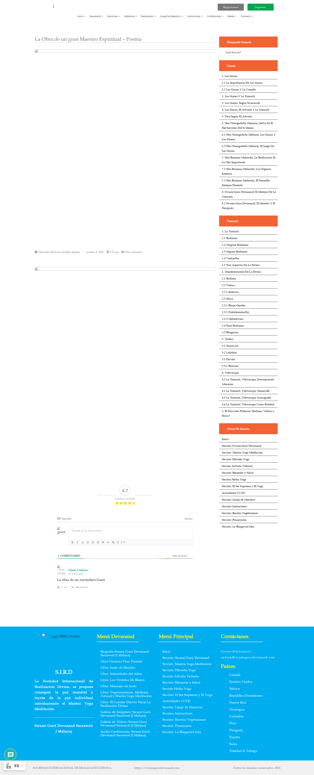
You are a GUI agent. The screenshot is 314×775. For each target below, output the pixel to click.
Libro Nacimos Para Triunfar (121, 661)
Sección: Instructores (234, 506)
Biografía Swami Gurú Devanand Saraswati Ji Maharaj (124, 653)
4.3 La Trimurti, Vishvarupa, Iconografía (246, 397)
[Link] (113, 542)
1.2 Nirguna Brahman (235, 244)
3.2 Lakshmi (229, 352)
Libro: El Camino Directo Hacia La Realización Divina (125, 704)
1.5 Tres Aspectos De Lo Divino (241, 265)
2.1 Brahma (229, 278)
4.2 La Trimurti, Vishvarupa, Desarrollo (246, 391)
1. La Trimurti (230, 231)
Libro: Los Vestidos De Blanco (122, 680)
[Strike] (87, 542)
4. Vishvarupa (230, 372)
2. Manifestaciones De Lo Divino (241, 271)
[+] (123, 542)
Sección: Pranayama (234, 519)
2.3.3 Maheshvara (232, 318)
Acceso (188, 518)
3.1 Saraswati (230, 345)
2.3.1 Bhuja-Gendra (233, 305)
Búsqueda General (239, 42)
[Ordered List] (92, 542)
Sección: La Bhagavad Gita (238, 526)
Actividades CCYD (233, 493)
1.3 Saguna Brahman (234, 251)
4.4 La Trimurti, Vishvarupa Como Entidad (248, 404)
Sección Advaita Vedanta (237, 466)
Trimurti (232, 221)
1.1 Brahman (229, 238)
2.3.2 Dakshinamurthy (235, 312)
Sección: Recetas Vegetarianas (240, 513)
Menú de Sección (238, 429)
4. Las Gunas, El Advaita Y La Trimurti (245, 109)
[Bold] (72, 542)
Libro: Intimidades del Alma (121, 674)
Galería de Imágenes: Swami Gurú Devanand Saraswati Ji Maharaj (125, 714)
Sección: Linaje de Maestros (238, 499)
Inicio (225, 439)
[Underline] (82, 542)
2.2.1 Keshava (230, 292)
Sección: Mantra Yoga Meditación (242, 452)
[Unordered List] (97, 542)
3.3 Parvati (228, 359)
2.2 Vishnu (228, 285)
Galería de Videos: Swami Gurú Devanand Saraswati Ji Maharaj (123, 723)
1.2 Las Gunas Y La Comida (239, 89)
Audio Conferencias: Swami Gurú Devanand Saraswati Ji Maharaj (125, 733)
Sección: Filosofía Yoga (235, 459)
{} (118, 542)
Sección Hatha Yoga (234, 479)
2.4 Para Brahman (233, 325)
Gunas (231, 65)
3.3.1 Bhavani (230, 366)
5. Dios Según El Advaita (237, 116)
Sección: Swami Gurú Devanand (241, 445)
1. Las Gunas (229, 76)
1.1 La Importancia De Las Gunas (242, 82)
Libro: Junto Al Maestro (117, 668)
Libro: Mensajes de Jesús (118, 686)
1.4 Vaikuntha (230, 258)
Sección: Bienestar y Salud (237, 472)
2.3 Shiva (227, 298)
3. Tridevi (227, 339)
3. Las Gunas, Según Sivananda (241, 103)
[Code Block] (108, 542)
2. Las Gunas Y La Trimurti (238, 96)
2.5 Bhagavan (230, 332)
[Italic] (77, 542)
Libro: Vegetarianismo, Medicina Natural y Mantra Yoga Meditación (126, 694)
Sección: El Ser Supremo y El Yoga (242, 486)
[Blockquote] (103, 542)
